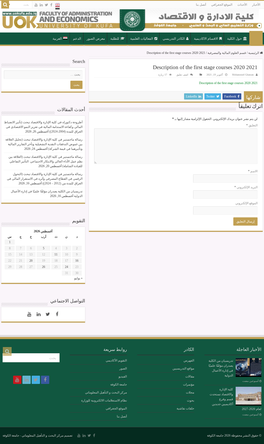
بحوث (190, 400)
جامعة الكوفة (118, 384)
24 (66, 267)
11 (55, 254)
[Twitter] (46, 5)
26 (43, 267)
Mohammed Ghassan (243, 74)
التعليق (252, 125)
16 (76, 260)
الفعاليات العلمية (141, 38)
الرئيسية (256, 38)
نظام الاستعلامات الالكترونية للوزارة (104, 400)
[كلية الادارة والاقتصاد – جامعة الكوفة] (132, 20)
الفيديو (123, 376)
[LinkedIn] (41, 5)
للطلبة (114, 38)
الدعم (77, 38)
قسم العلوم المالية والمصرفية (227, 53)
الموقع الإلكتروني (246, 203)
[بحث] (5, 5)
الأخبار (256, 4)
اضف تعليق (182, 74)
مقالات (189, 376)
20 (30, 260)
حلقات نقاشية (185, 408)
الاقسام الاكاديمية (206, 38)
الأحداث (242, 4)
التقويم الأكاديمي (116, 360)
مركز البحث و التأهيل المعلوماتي (106, 392)
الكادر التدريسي (174, 38)
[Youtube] (36, 5)
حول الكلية (234, 38)
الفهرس (189, 360)
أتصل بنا (201, 4)
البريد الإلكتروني (246, 187)
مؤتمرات (188, 384)
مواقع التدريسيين (183, 368)
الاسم (253, 171)
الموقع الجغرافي (221, 4)
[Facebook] (51, 5)
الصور (123, 368)
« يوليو (78, 278)
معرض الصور (96, 38)
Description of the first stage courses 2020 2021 (228, 83)
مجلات (190, 392)
